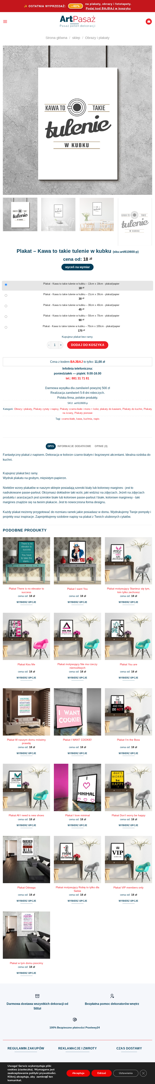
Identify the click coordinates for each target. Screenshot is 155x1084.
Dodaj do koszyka (88, 345)
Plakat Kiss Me (26, 664)
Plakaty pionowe (83, 413)
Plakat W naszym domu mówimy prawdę (26, 741)
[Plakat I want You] (77, 560)
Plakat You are (128, 664)
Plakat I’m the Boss (128, 739)
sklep (76, 38)
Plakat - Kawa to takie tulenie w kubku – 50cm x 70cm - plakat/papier (81, 315)
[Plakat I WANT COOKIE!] (77, 711)
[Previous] (10, 120)
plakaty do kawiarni (110, 409)
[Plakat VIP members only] (128, 859)
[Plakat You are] (128, 636)
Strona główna (56, 38)
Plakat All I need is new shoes (26, 815)
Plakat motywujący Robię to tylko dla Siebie (77, 889)
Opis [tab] (51, 446)
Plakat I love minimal (77, 815)
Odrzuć (101, 1073)
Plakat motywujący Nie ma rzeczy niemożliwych (77, 666)
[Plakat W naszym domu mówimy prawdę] (26, 711)
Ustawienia (126, 1073)
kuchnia (88, 418)
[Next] (144, 120)
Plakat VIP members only (128, 887)
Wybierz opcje (26, 602)
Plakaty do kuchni (132, 409)
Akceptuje (78, 1073)
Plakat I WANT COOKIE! (77, 739)
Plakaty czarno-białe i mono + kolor (79, 409)
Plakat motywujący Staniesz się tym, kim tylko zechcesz (128, 590)
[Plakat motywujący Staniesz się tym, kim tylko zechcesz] (128, 560)
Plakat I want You (77, 588)
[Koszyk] (149, 22)
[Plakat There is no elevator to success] (26, 560)
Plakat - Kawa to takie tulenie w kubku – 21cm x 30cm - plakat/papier (81, 294)
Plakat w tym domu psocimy (26, 963)
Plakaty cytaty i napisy (45, 409)
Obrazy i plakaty (97, 38)
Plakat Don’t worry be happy (128, 815)
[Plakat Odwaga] (26, 859)
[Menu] (5, 21)
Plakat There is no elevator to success (26, 590)
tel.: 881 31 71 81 (77, 378)
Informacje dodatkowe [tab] (74, 446)
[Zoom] (8, 190)
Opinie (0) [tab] (101, 446)
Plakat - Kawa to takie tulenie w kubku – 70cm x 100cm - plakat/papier (81, 326)
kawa (79, 418)
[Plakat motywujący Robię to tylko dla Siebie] (77, 859)
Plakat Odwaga (26, 887)
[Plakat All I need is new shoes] (26, 787)
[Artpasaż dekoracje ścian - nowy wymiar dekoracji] (77, 21)
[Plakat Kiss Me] (26, 636)
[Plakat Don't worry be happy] (128, 787)
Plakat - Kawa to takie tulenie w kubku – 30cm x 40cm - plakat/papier (81, 305)
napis (96, 418)
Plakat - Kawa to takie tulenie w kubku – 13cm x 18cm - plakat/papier (81, 283)
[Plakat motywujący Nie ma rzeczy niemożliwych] (77, 636)
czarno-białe (68, 418)
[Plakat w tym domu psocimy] (26, 935)
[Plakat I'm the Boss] (128, 711)
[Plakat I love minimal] (77, 787)
